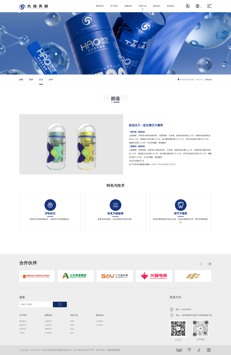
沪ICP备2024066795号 (83, 350)
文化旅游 (48, 333)
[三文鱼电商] (76, 276)
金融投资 (48, 321)
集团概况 (22, 321)
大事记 (22, 333)
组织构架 (22, 329)
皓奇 (51, 79)
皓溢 (41, 79)
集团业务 (128, 6)
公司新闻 (99, 321)
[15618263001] (188, 6)
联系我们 (171, 6)
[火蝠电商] (116, 276)
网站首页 (100, 6)
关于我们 (114, 6)
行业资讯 (99, 325)
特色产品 (142, 6)
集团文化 (22, 325)
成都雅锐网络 (113, 350)
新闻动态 (156, 6)
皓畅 (21, 79)
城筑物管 (48, 329)
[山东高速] (37, 276)
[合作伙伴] (155, 276)
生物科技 (48, 325)
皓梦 (31, 79)
